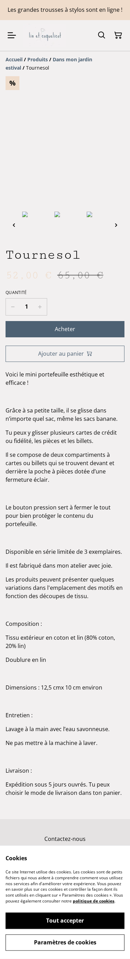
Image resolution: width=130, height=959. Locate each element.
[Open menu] (11, 35)
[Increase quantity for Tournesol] (40, 307)
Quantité (16, 292)
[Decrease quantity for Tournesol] (13, 307)
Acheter (65, 329)
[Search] (101, 35)
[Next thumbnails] (116, 225)
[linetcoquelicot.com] (44, 35)
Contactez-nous (65, 839)
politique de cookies (93, 901)
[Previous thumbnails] (14, 225)
